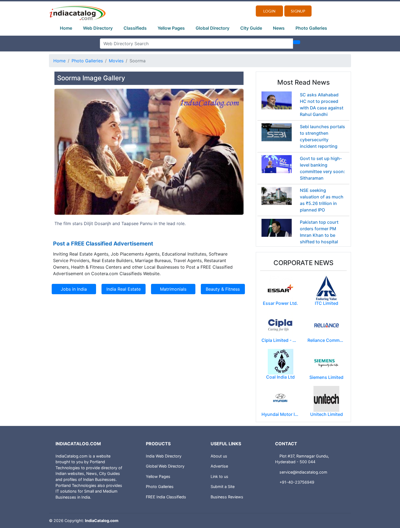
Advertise (219, 466)
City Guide (251, 28)
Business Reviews (227, 497)
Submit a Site (223, 486)
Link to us (219, 476)
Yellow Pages (171, 28)
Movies (116, 60)
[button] (68, 163)
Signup (298, 11)
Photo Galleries (311, 28)
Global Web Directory (165, 466)
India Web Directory (163, 456)
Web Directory (98, 28)
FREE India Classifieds (166, 497)
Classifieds (135, 28)
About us (219, 456)
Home (66, 28)
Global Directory (212, 28)
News (279, 28)
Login (269, 11)
